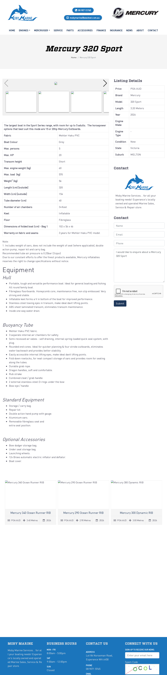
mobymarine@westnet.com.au (85, 17)
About (140, 30)
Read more (30, 502)
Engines (23, 30)
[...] (23, 12)
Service (58, 30)
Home (12, 30)
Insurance (116, 30)
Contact (153, 30)
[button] (105, 83)
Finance (101, 30)
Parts (70, 30)
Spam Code (131, 662)
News (129, 30)
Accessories (85, 30)
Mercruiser (41, 30)
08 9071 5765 (84, 10)
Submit (120, 303)
